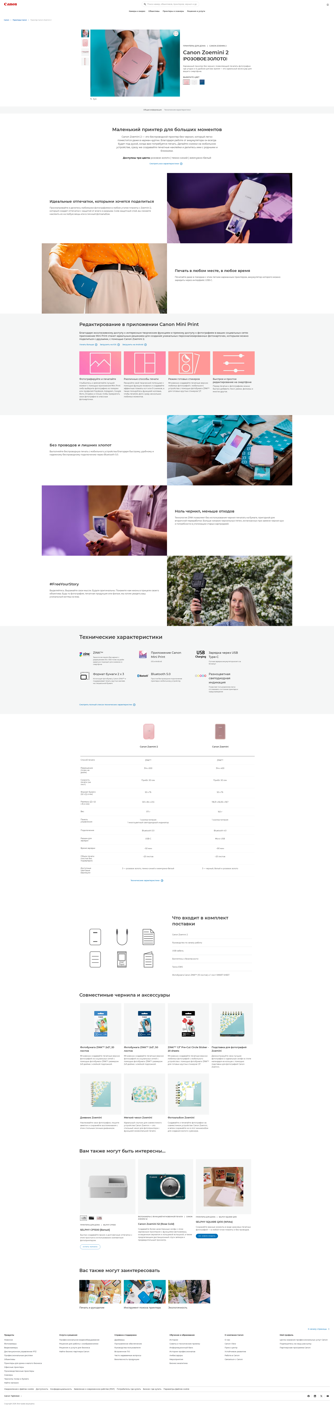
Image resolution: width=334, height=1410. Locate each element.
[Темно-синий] (202, 82)
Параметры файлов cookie (176, 1389)
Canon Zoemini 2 (149, 746)
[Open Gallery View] (176, 33)
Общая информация (152, 110)
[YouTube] (328, 1396)
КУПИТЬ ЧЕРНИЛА (90, 1247)
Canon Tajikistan (12, 1396)
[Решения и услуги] (206, 11)
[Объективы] (161, 11)
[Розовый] (99, 1218)
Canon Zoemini (220, 746)
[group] (85, 33)
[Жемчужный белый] (194, 82)
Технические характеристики (177, 110)
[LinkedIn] (315, 1396)
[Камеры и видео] (146, 11)
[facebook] (309, 1396)
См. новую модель (206, 1236)
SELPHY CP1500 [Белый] (95, 1229)
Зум (94, 99)
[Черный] (91, 1218)
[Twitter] (321, 1396)
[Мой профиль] (328, 5)
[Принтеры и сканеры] (185, 11)
